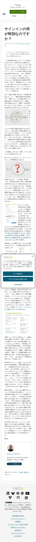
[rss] (26, 499)
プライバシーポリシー (18, 519)
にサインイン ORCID (18, 12)
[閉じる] (32, 256)
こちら (7, 290)
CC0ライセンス (12, 505)
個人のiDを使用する (14, 233)
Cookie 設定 (18, 536)
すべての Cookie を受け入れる (18, 279)
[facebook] (18, 494)
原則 (21, 229)
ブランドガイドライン (18, 533)
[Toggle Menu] (4, 14)
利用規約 (18, 522)
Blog (21, 472)
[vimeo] (10, 498)
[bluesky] (13, 494)
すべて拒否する (18, 274)
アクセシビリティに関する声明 (18, 524)
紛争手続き (18, 530)
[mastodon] (22, 494)
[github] (18, 498)
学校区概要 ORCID (18, 516)
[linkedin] (8, 494)
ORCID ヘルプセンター (18, 527)
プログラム (9, 344)
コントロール (9, 227)
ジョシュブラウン (13, 454)
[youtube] (27, 494)
